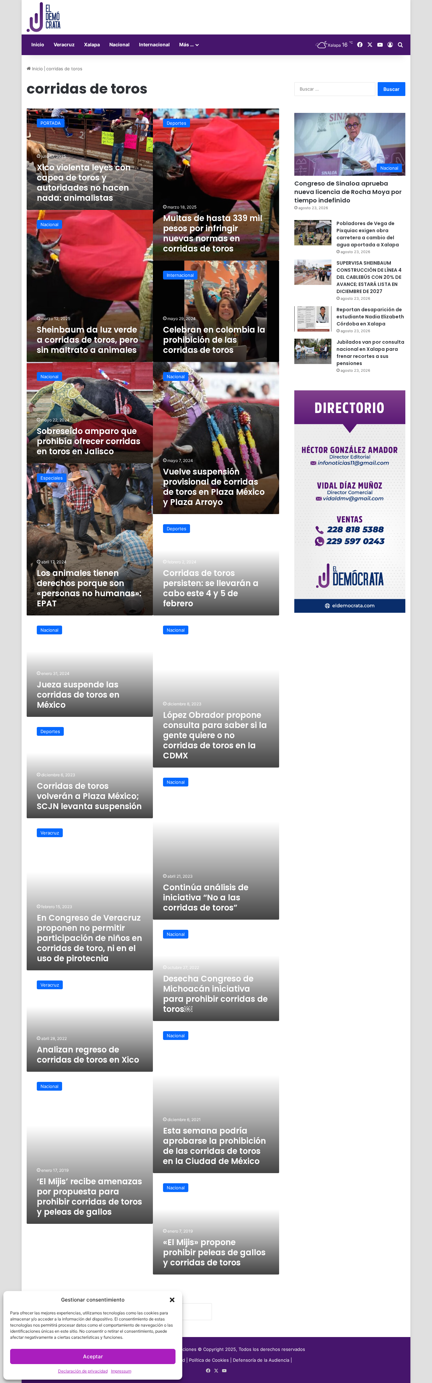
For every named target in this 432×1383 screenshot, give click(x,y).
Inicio (37, 44)
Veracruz (64, 44)
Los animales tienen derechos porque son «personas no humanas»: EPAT (89, 588)
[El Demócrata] (43, 17)
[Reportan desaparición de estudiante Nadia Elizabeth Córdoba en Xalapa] (312, 319)
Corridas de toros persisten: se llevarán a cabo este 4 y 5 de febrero (211, 588)
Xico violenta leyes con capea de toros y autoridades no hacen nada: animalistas (84, 182)
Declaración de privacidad (83, 1371)
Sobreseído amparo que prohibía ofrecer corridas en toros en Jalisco (88, 441)
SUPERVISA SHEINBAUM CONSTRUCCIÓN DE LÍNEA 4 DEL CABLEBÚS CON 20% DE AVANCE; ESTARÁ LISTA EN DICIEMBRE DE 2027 (369, 277)
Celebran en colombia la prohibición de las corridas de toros (214, 340)
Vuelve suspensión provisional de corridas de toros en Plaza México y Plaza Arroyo (214, 487)
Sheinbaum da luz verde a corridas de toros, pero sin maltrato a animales (87, 340)
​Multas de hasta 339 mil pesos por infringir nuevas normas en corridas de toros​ (212, 233)
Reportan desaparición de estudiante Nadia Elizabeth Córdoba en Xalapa (370, 316)
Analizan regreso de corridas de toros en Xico (88, 1054)
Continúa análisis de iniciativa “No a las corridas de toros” (205, 897)
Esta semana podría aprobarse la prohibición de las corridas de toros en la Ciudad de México (214, 1146)
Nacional (119, 44)
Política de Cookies (209, 1360)
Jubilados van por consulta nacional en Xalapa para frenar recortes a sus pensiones (370, 353)
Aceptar (93, 1356)
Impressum (121, 1371)
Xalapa (92, 44)
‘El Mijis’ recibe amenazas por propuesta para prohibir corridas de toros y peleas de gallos (89, 1196)
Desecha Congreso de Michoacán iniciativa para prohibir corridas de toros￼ (215, 994)
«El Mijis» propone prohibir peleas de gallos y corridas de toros (214, 1252)
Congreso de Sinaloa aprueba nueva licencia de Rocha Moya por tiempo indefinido (348, 191)
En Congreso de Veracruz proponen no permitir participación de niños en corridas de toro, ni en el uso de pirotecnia (89, 938)
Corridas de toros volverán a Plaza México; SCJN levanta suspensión (89, 796)
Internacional (154, 44)
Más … (186, 44)
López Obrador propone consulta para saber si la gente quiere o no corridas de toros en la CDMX (215, 735)
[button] (172, 1299)
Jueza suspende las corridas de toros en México (78, 694)
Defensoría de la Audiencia (261, 1360)
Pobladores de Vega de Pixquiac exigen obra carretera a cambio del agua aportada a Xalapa (367, 234)
